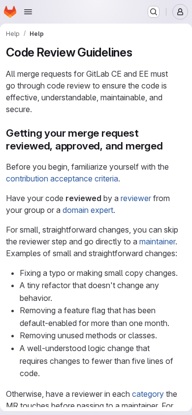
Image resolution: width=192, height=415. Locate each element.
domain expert (88, 210)
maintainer (157, 241)
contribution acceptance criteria (62, 178)
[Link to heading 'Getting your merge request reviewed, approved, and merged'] (168, 146)
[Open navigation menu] (28, 12)
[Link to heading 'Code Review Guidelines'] (138, 52)
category (148, 394)
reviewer (136, 198)
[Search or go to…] (154, 12)
